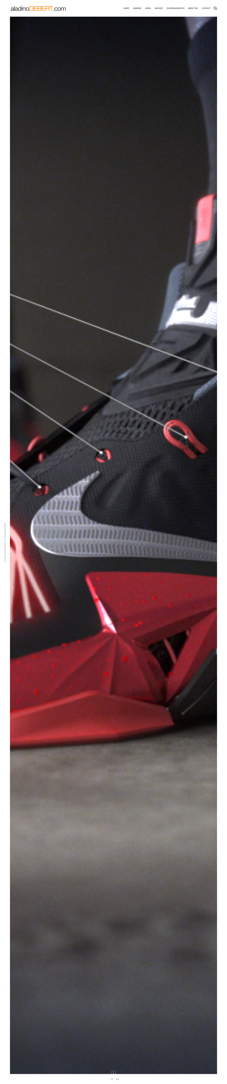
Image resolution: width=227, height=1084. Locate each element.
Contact (206, 8)
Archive (159, 8)
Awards (137, 8)
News (148, 8)
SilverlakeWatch (175, 8)
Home (126, 8)
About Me (193, 8)
